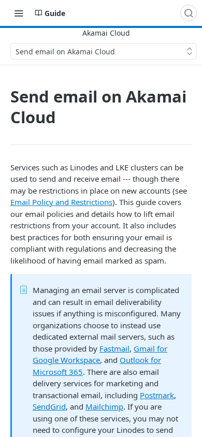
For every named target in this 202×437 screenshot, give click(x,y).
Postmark (157, 395)
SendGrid (49, 406)
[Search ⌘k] (188, 13)
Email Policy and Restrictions (61, 202)
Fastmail (114, 348)
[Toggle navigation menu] (18, 13)
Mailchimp (104, 406)
